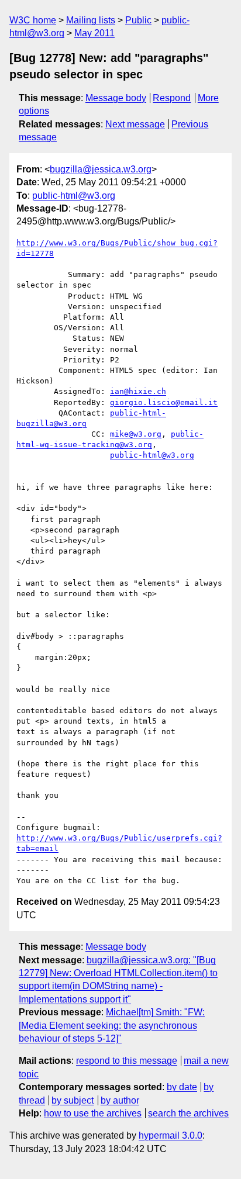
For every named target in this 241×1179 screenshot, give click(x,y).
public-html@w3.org (73, 195)
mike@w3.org (135, 434)
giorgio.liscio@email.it (164, 402)
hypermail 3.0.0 (170, 1135)
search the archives (188, 1113)
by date (182, 1087)
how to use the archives (93, 1113)
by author (120, 1100)
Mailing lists (90, 20)
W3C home (32, 20)
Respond (172, 98)
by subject (72, 1100)
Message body (115, 98)
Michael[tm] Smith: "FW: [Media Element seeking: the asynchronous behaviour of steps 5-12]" (112, 1025)
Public (138, 20)
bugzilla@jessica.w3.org (101, 169)
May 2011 (94, 33)
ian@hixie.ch (138, 391)
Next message (135, 124)
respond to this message (126, 1061)
